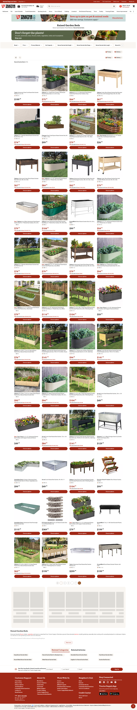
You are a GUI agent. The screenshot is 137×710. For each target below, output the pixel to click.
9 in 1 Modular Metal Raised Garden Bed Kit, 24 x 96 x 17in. (26, 136)
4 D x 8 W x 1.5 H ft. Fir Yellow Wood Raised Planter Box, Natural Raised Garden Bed (27, 394)
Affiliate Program (61, 684)
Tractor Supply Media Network (65, 690)
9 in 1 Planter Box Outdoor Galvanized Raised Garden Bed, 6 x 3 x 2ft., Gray (53, 93)
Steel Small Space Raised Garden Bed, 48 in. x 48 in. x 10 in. (54, 136)
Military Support (41, 688)
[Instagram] (108, 682)
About (80, 681)
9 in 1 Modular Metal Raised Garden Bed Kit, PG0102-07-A (26, 265)
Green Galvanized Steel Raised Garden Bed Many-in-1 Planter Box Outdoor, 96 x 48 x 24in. (54, 222)
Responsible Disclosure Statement (81, 705)
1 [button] (61, 583)
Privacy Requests (69, 706)
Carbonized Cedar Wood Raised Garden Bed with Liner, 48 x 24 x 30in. (26, 179)
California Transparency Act (51, 705)
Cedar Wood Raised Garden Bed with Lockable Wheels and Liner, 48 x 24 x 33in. (108, 179)
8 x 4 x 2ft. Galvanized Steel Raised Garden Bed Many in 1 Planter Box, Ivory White (53, 308)
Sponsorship (60, 682)
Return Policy (18, 682)
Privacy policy (17, 705)
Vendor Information (62, 688)
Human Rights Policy (32, 706)
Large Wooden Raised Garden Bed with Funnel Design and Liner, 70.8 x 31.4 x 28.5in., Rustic (54, 351)
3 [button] (68, 583)
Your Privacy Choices (26, 705)
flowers (22, 634)
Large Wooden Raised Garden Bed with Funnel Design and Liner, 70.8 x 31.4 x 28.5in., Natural (109, 351)
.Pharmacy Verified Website (44, 694)
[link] (54, 27)
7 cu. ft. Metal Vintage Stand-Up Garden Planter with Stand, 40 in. (109, 437)
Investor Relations (42, 682)
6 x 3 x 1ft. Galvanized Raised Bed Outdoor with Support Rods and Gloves (26, 437)
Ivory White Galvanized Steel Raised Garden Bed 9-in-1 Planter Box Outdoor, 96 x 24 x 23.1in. (54, 394)
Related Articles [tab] (78, 650)
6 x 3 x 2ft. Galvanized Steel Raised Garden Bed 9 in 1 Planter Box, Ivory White (54, 179)
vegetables (30, 634)
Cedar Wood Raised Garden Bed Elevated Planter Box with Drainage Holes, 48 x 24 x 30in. (109, 93)
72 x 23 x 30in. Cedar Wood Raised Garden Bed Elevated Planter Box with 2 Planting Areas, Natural (82, 394)
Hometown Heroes (84, 684)
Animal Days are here (10, 1)
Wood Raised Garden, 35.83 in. (109, 480)
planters (77, 634)
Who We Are (40, 681)
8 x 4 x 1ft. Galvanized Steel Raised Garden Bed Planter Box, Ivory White (54, 265)
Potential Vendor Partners (64, 686)
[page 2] (79, 583)
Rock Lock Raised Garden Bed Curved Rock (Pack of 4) (54, 523)
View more (68, 642)
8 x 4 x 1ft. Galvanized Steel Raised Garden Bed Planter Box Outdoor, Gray (80, 93)
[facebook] (100, 682)
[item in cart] (134, 6)
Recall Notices (19, 692)
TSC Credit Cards (106, 1)
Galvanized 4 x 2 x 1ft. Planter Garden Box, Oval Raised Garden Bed (109, 136)
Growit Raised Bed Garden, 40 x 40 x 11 (53, 479)
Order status (96, 1)
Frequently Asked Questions (22, 688)
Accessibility (69, 705)
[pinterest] (104, 682)
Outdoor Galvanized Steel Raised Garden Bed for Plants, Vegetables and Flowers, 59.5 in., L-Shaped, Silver (25, 480)
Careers (59, 681)
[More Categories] (133, 11)
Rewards (81, 682)
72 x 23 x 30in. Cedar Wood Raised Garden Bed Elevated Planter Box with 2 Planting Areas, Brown (82, 308)
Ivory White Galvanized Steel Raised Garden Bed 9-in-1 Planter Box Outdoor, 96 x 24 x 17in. (27, 222)
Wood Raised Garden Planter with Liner (109, 565)
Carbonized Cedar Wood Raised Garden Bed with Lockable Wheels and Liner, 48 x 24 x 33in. (82, 265)
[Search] (49, 6)
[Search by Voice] (114, 6)
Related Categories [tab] (60, 650)
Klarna (80, 697)
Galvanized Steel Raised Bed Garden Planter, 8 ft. (80, 565)
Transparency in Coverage (20, 706)
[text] (79, 27)
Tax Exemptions (19, 686)
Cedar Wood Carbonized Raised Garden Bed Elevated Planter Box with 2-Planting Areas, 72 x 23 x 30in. (82, 480)
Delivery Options (19, 684)
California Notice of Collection (57, 706)
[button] (25, 2)
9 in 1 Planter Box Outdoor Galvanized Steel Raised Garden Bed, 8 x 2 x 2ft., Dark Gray (81, 351)
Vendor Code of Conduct (43, 706)
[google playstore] (114, 693)
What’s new (116, 1)
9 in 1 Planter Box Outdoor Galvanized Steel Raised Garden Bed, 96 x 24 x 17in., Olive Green (81, 136)
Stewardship (40, 684)
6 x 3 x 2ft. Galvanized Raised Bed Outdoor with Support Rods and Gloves (109, 308)
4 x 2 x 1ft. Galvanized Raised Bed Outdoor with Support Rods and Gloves (81, 523)
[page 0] (57, 583)
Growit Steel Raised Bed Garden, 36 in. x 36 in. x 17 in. (109, 394)
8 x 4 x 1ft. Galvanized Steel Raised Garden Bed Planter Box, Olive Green (26, 308)
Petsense (124, 1)
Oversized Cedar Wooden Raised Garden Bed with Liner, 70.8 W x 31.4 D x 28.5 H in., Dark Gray (82, 437)
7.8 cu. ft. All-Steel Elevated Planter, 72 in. (109, 523)
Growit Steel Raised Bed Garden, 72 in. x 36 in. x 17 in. (54, 437)
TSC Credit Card (83, 695)
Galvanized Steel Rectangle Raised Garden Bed (26, 523)
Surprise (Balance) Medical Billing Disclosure (100, 705)
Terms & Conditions (84, 688)
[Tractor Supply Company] (8, 6)
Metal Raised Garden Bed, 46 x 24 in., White (82, 222)
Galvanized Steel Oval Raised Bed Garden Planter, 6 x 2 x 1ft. (26, 93)
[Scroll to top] (133, 706)
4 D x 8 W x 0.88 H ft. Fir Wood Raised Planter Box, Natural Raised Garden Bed (25, 565)
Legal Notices (62, 705)
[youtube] (112, 682)
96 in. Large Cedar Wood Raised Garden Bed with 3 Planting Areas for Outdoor (54, 565)
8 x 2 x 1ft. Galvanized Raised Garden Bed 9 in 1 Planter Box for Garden (109, 222)
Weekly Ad (131, 1)
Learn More (102, 690)
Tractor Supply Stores (43, 692)
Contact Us (18, 690)
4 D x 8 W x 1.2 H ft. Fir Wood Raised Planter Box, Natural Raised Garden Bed (25, 351)
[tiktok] (115, 682)
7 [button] (75, 583)
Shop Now (21, 1)
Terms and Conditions (39, 705)
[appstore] (103, 693)
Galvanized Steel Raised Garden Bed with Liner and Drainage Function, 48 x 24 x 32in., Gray (82, 179)
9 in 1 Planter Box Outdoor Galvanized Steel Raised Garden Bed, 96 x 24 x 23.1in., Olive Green (108, 265)
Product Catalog (41, 690)
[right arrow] (122, 45)
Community (40, 686)
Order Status (18, 681)
